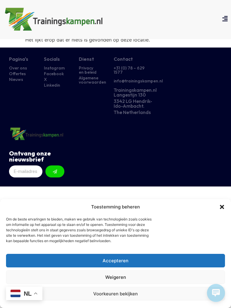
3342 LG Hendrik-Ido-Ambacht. (133, 103)
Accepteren (115, 260)
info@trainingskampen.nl (138, 81)
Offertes (17, 73)
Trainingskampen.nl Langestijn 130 (135, 92)
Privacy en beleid (88, 70)
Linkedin (52, 85)
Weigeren (115, 277)
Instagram (54, 68)
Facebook (54, 73)
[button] (222, 207)
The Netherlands (132, 112)
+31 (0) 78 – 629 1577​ (129, 70)
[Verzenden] (54, 171)
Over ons (18, 68)
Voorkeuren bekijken (115, 294)
